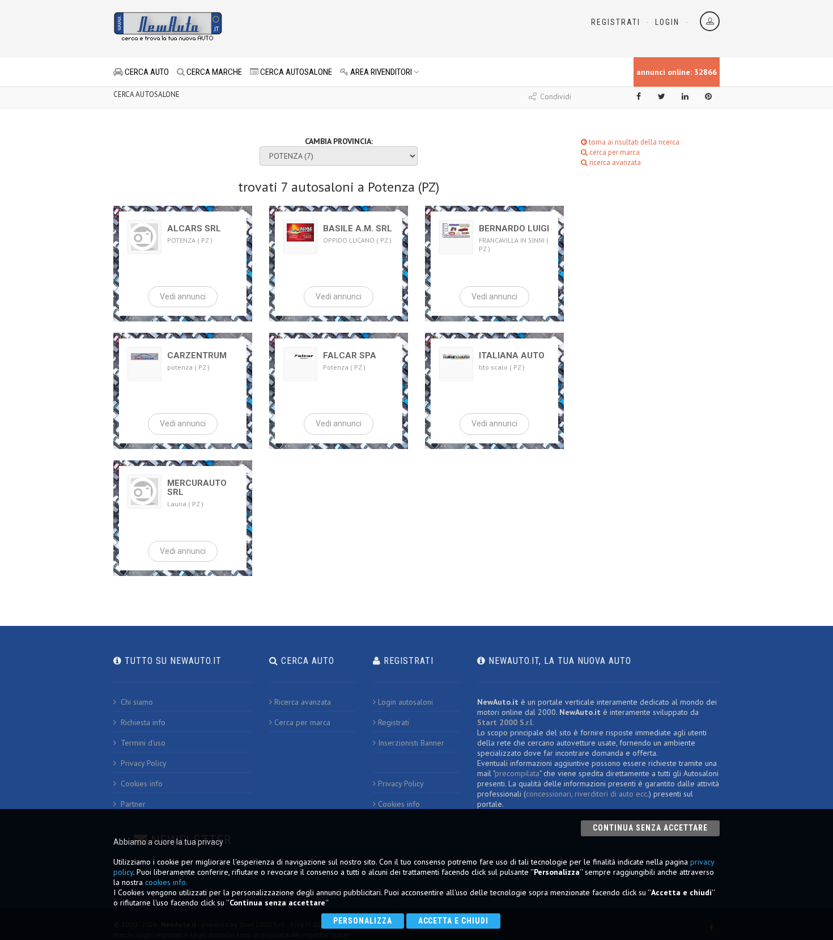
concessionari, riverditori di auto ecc (586, 794)
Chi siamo (135, 702)
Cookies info (140, 783)
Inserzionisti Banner (411, 743)
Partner (132, 804)
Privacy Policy (142, 763)
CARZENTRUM (197, 355)
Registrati (615, 22)
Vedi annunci (183, 296)
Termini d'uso (141, 743)
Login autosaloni (405, 702)
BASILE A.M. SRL (357, 228)
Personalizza (362, 920)
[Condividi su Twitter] (662, 96)
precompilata (517, 773)
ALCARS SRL (194, 228)
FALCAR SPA (349, 355)
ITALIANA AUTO (512, 355)
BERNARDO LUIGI (514, 228)
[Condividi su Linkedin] (685, 96)
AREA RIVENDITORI (380, 72)
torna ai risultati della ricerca (633, 142)
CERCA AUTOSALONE (295, 72)
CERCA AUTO (146, 72)
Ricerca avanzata (302, 702)
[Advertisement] (366, 28)
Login (667, 22)
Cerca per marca (302, 722)
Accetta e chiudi (453, 920)
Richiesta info (141, 722)
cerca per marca (614, 152)
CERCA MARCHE (213, 72)
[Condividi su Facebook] (638, 96)
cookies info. (166, 882)
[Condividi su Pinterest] (708, 96)
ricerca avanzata (614, 162)
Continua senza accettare (650, 827)
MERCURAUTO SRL (197, 487)
